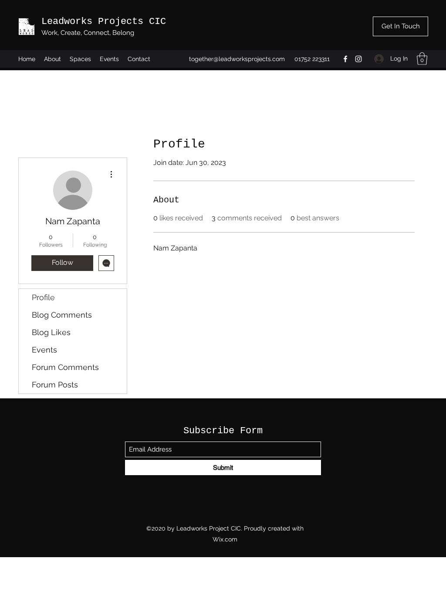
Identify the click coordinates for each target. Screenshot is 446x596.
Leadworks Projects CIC (103, 21)
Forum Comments (65, 367)
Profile (43, 297)
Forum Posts (55, 384)
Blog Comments (62, 314)
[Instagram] (358, 59)
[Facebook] (345, 59)
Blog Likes (51, 332)
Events (44, 349)
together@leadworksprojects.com (237, 58)
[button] (422, 58)
